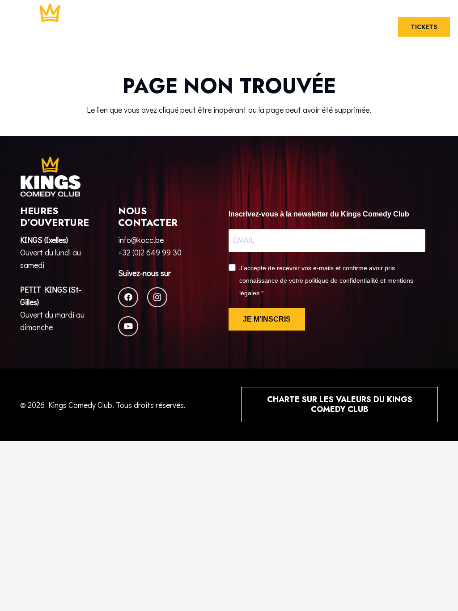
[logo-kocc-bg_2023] (50, 27)
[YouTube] (128, 326)
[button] (356, 27)
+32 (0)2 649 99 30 (150, 252)
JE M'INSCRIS (267, 319)
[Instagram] (157, 297)
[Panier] (377, 27)
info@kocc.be (141, 239)
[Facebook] (128, 297)
